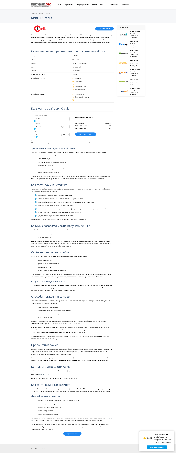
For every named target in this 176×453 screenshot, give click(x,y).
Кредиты (69, 4)
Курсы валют (113, 4)
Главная (34, 13)
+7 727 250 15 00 (43, 375)
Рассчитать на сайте (85, 134)
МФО (102, 4)
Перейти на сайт (104, 29)
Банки (94, 4)
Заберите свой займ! (157, 447)
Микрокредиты (82, 4)
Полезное (125, 4)
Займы (59, 4)
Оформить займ (72, 434)
